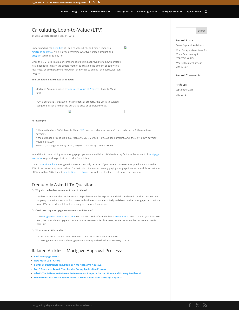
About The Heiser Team (94, 11)
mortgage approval (42, 51)
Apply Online (193, 11)
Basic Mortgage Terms (46, 256)
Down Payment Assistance (190, 45)
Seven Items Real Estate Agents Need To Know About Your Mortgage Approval (78, 277)
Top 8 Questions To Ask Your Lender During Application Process (70, 269)
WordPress (86, 305)
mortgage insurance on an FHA (58, 216)
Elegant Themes (55, 305)
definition (58, 47)
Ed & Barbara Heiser (46, 35)
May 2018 (181, 94)
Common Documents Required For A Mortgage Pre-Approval (68, 264)
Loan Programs (145, 11)
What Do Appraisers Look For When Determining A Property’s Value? (191, 54)
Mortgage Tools (170, 11)
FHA (82, 130)
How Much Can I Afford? (47, 260)
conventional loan (47, 164)
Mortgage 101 (122, 11)
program (36, 55)
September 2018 (184, 89)
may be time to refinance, (77, 172)
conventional (122, 216)
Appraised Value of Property (83, 89)
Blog (74, 11)
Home (64, 11)
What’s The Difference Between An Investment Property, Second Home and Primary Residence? (87, 273)
